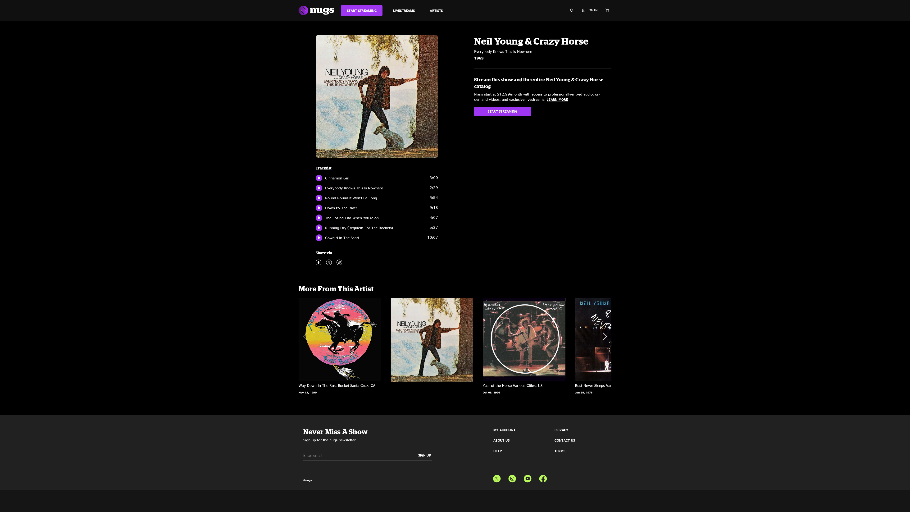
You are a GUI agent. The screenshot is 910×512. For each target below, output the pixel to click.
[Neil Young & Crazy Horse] (340, 339)
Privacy (562, 430)
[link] (361, 10)
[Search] (572, 10)
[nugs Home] (316, 11)
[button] (589, 10)
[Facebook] (543, 477)
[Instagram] (512, 477)
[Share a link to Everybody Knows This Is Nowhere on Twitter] (329, 263)
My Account (504, 430)
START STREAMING (362, 10)
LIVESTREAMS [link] (404, 10)
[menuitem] (361, 10)
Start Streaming (502, 111)
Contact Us (565, 440)
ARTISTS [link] (436, 10)
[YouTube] (528, 477)
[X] (497, 477)
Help (497, 451)
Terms (560, 451)
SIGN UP (424, 455)
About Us (501, 440)
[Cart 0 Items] (607, 10)
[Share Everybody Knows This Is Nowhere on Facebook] (318, 263)
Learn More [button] (557, 99)
